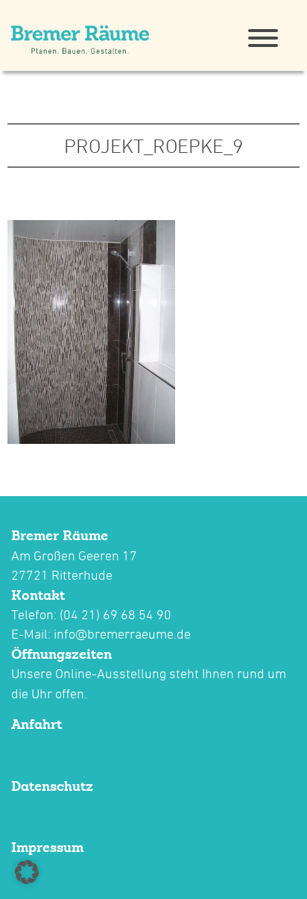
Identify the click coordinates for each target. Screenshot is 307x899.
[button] (27, 872)
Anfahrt (36, 724)
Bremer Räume (59, 535)
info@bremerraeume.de (122, 634)
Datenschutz (52, 786)
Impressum (47, 847)
